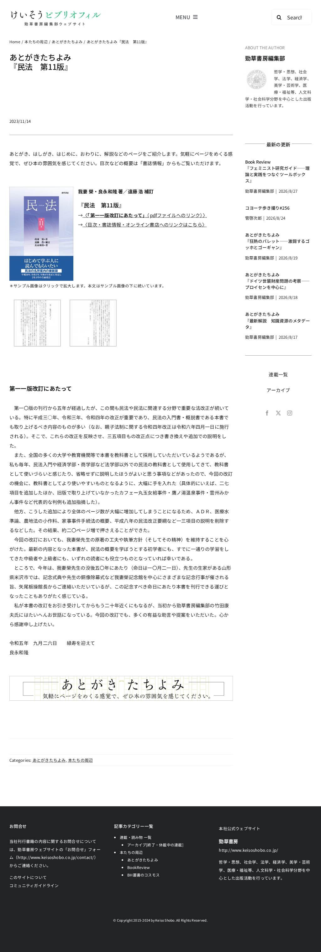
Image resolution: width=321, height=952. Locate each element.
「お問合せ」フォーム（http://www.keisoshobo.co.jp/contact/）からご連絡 (55, 857)
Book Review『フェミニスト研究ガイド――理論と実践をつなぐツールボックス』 (277, 171)
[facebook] (267, 413)
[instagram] (289, 413)
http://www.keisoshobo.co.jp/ (248, 850)
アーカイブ (278, 390)
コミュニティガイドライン (34, 885)
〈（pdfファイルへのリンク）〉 (145, 215)
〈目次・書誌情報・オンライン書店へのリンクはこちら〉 (145, 224)
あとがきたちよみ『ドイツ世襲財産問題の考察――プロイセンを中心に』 (277, 280)
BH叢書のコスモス (143, 874)
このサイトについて (28, 877)
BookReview (138, 867)
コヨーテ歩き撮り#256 (267, 208)
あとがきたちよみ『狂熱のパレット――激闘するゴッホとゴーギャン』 (277, 241)
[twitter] (278, 413)
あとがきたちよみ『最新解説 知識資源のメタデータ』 (277, 320)
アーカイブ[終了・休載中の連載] (155, 844)
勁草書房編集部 (265, 58)
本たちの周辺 (80, 760)
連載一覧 (278, 374)
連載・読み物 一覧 (135, 837)
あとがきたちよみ (49, 760)
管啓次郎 (253, 218)
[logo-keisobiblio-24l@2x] (55, 11)
